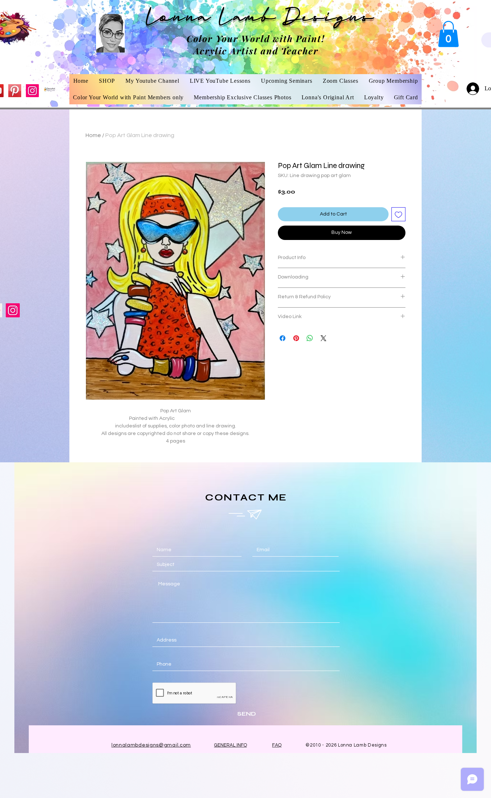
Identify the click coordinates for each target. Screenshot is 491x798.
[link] (448, 34)
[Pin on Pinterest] (296, 338)
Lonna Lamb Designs (260, 19)
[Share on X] (323, 338)
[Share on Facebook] (282, 338)
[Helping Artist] (49, 90)
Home (93, 135)
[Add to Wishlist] (398, 214)
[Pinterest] (14, 90)
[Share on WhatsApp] (310, 338)
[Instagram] (32, 90)
